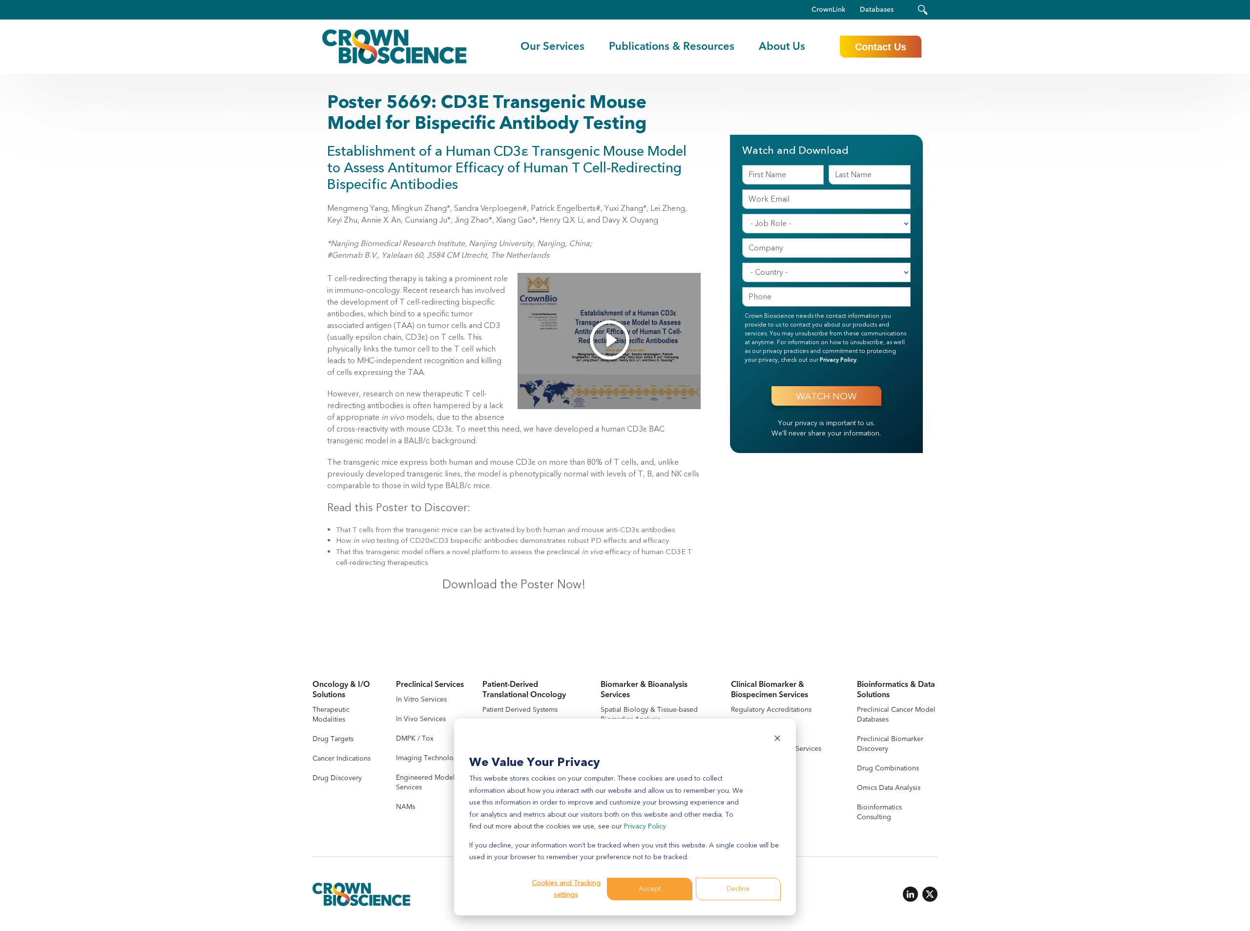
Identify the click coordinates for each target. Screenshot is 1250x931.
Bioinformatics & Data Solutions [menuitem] (896, 690)
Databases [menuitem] (877, 9)
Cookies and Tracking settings (566, 889)
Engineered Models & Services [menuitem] (430, 782)
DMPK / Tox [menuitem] (415, 738)
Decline (738, 888)
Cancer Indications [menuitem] (341, 758)
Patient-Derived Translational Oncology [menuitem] (524, 690)
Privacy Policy (645, 826)
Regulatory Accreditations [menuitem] (771, 709)
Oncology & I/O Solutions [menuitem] (341, 690)
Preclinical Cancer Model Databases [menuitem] (896, 714)
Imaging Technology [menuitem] (428, 758)
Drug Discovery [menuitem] (337, 778)
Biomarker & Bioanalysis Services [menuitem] (644, 690)
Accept (650, 888)
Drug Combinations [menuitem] (888, 768)
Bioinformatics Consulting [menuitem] (879, 812)
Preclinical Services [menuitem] (430, 685)
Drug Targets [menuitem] (333, 739)
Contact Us (880, 46)
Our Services (552, 46)
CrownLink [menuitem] (828, 9)
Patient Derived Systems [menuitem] (520, 709)
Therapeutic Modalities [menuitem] (331, 714)
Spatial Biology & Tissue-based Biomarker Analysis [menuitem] (649, 714)
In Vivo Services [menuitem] (421, 719)
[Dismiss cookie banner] (777, 740)
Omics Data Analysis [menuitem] (888, 787)
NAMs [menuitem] (405, 806)
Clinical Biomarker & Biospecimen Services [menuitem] (769, 690)
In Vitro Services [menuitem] (421, 699)
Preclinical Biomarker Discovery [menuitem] (890, 743)
